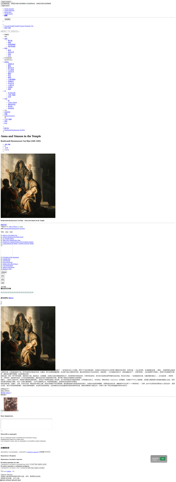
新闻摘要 (7, 19)
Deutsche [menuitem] (27, 26)
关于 (14, 478)
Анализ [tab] (6, 149)
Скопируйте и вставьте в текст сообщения (14, 468)
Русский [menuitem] (7, 26)
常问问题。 (9, 478)
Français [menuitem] (22, 26)
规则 (3, 480)
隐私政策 (15, 480)
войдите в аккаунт (33, 452)
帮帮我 (3, 478)
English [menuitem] (12, 26)
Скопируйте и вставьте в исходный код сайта (15, 464)
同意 (163, 458)
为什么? (11, 298)
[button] (9, 9)
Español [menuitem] (17, 26)
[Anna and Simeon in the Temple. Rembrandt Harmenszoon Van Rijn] (28, 217)
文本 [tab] (6, 148)
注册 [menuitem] (9, 28)
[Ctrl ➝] (10, 257)
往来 (17, 478)
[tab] (7, 144)
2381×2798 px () (16, 226)
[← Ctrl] (17, 243)
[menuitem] (32, 26)
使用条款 (8, 480)
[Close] (19, 31)
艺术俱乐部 (8, 59)
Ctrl (7, 232)
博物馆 (6, 35)
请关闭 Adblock (6, 393)
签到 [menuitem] (5, 28)
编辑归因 (4, 224)
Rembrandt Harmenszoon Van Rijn (14, 228)
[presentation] (89, 151)
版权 (19, 480)
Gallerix (9, 471)
